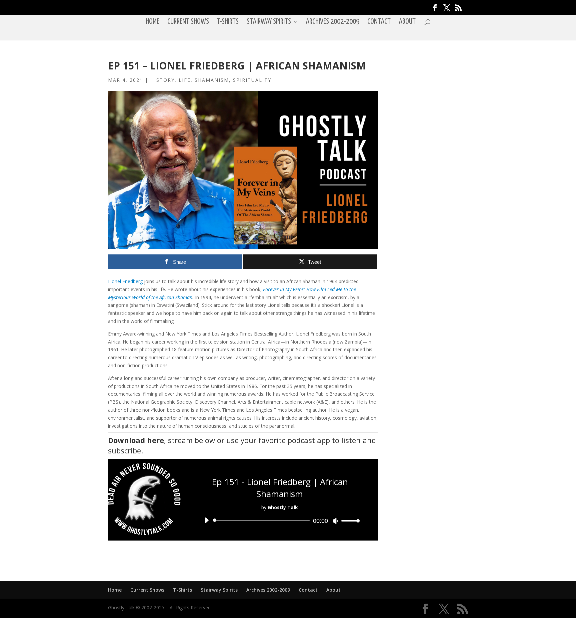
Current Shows (188, 22)
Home (152, 22)
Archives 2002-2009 (332, 22)
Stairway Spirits (269, 22)
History (162, 80)
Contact (379, 22)
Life (185, 80)
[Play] (206, 520)
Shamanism (212, 80)
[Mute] (335, 521)
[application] (279, 520)
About (407, 22)
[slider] (348, 521)
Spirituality (252, 80)
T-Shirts (228, 22)
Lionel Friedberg (125, 281)
